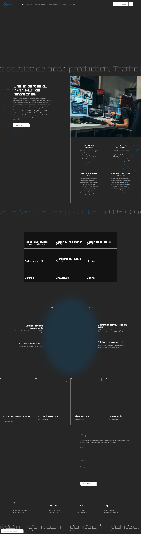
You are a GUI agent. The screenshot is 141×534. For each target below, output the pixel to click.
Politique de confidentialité (112, 512)
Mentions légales (109, 510)
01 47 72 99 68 (80, 510)
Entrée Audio (115, 416)
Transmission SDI (8, 421)
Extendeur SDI (81, 416)
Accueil (21, 4)
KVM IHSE (29, 4)
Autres (63, 4)
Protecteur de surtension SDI (16, 417)
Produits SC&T (52, 4)
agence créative (21, 512)
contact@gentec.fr (82, 512)
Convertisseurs (113, 419)
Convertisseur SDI (48, 416)
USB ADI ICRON (40, 4)
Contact (71, 4)
